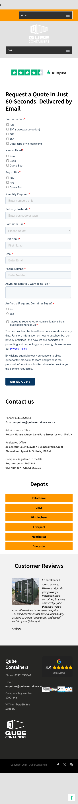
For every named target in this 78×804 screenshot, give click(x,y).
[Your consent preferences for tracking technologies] (71, 797)
